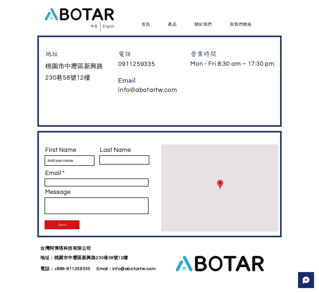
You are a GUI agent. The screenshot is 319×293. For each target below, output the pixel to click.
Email (53, 173)
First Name (60, 150)
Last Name (115, 150)
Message (58, 192)
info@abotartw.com (147, 90)
